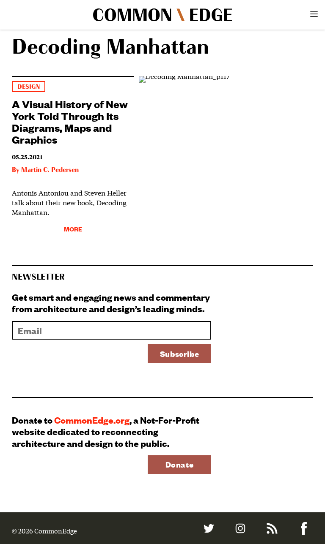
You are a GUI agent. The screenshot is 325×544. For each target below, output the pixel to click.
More (73, 228)
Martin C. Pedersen (50, 170)
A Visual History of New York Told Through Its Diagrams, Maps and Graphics (70, 121)
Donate (179, 464)
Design (28, 87)
